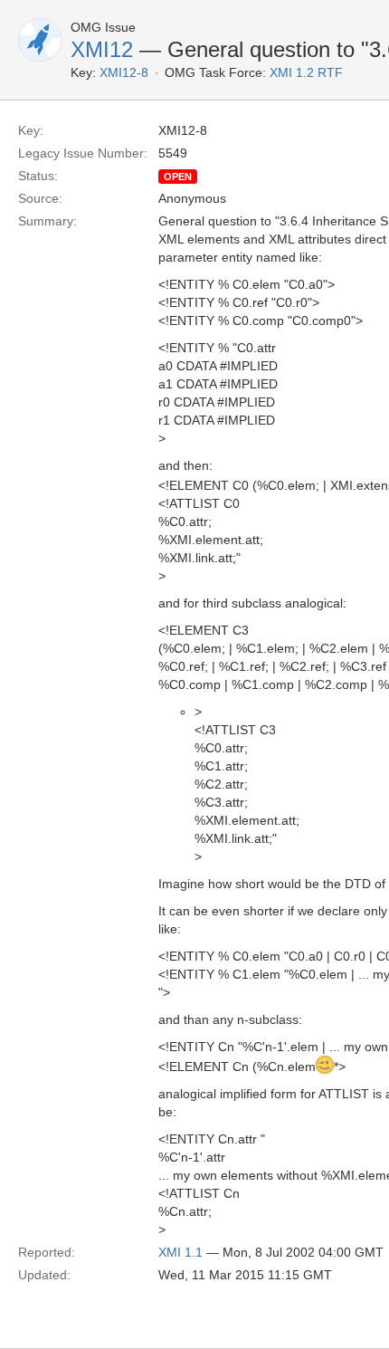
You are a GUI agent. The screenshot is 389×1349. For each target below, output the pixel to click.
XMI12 (102, 49)
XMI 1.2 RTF (306, 72)
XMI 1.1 (180, 1252)
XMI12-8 (124, 72)
